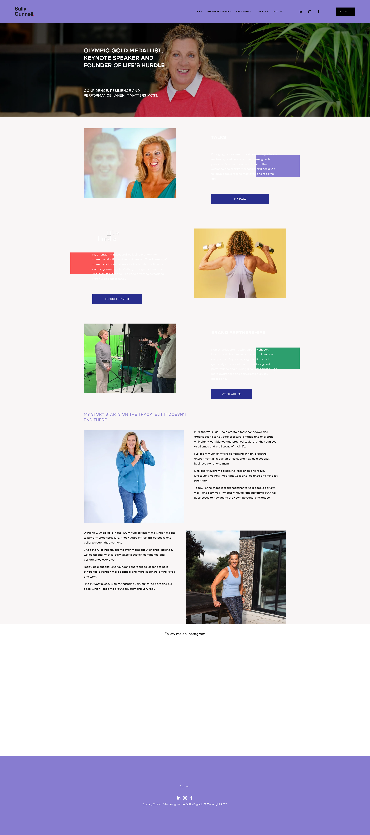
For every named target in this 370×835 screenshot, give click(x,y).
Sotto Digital (194, 804)
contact (345, 11)
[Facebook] (318, 11)
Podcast (278, 11)
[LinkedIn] (300, 11)
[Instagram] (309, 11)
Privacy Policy (152, 804)
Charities (262, 11)
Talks (198, 11)
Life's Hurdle (243, 11)
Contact (185, 786)
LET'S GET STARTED (117, 299)
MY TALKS (240, 198)
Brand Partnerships (219, 11)
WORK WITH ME (231, 394)
